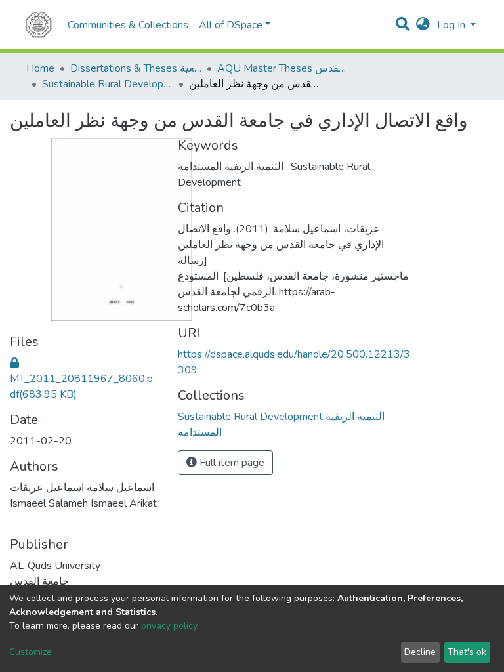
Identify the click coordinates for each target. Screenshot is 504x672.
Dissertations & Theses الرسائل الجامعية (135, 68)
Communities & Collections (128, 25)
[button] (422, 25)
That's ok (467, 652)
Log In (452, 25)
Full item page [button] (230, 462)
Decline (420, 652)
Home (40, 68)
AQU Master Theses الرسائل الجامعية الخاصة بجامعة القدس (282, 68)
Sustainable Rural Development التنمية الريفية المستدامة (107, 84)
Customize (30, 652)
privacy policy (169, 626)
